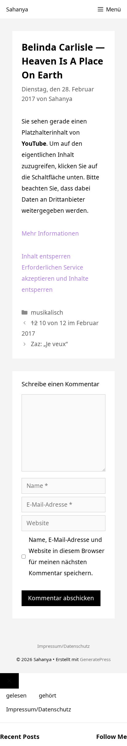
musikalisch (47, 312)
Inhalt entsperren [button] (46, 256)
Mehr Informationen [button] (50, 233)
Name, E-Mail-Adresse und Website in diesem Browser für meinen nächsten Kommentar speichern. (66, 556)
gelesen (16, 695)
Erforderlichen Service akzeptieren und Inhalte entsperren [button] (55, 278)
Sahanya (17, 9)
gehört (47, 695)
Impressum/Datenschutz (63, 646)
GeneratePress (95, 659)
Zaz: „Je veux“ (49, 344)
